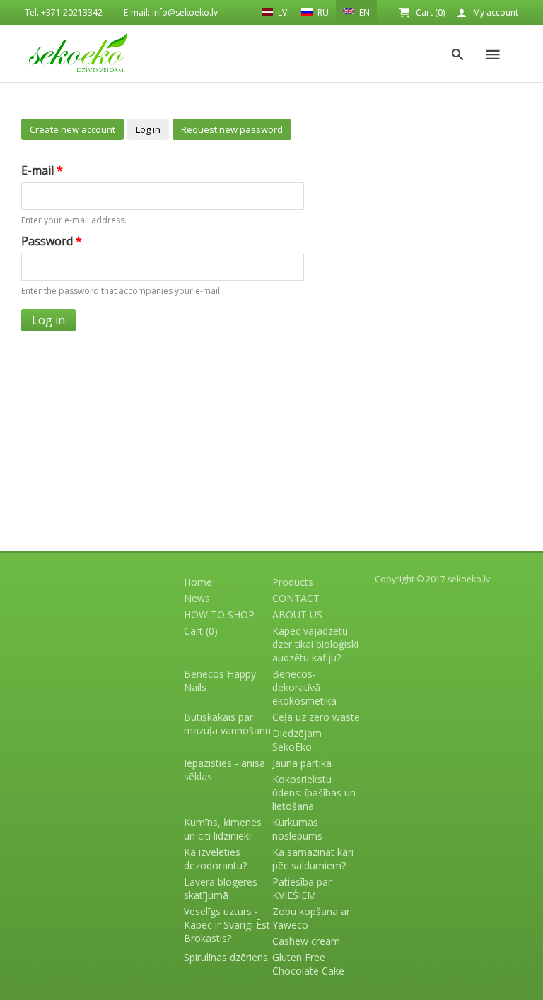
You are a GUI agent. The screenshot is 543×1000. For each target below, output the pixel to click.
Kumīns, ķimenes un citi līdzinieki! (223, 829)
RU (322, 12)
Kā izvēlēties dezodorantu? (215, 858)
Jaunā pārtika (302, 763)
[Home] (77, 52)
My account (495, 12)
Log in (148, 129)
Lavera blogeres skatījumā (220, 888)
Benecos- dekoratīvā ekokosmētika (304, 687)
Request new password (232, 129)
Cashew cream (306, 941)
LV (281, 12)
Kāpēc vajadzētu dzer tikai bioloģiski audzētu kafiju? (315, 644)
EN (363, 12)
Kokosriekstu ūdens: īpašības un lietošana (314, 792)
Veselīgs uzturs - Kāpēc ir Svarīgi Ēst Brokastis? (227, 925)
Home (198, 582)
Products (292, 582)
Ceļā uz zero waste (316, 717)
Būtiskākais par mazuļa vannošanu (227, 723)
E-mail (42, 170)
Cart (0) (430, 12)
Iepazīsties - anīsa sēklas (224, 769)
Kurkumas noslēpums (297, 829)
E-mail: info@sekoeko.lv (171, 12)
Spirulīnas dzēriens (226, 957)
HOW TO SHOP (219, 614)
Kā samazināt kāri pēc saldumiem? (313, 858)
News (197, 598)
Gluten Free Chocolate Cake (308, 964)
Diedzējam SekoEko (297, 740)
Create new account (72, 129)
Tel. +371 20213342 (64, 12)
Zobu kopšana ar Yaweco (311, 918)
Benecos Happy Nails (220, 680)
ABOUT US (297, 614)
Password (51, 241)
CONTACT (296, 598)
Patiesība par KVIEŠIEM (302, 888)
